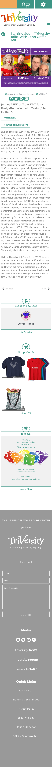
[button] (48, 24)
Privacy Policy (26, 708)
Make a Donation (26, 726)
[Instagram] (34, 640)
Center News (12, 94)
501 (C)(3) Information (26, 736)
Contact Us (26, 690)
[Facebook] (18, 640)
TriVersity (26, 650)
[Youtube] (29, 640)
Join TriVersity (26, 717)
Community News (26, 94)
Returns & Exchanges (26, 699)
